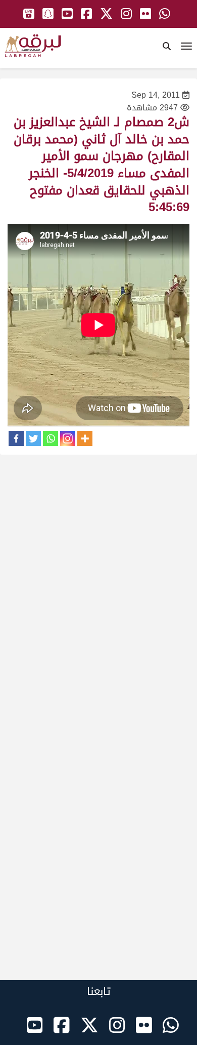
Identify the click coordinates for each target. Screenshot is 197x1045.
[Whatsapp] (50, 438)
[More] (84, 438)
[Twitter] (33, 438)
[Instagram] (67, 438)
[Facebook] (16, 438)
